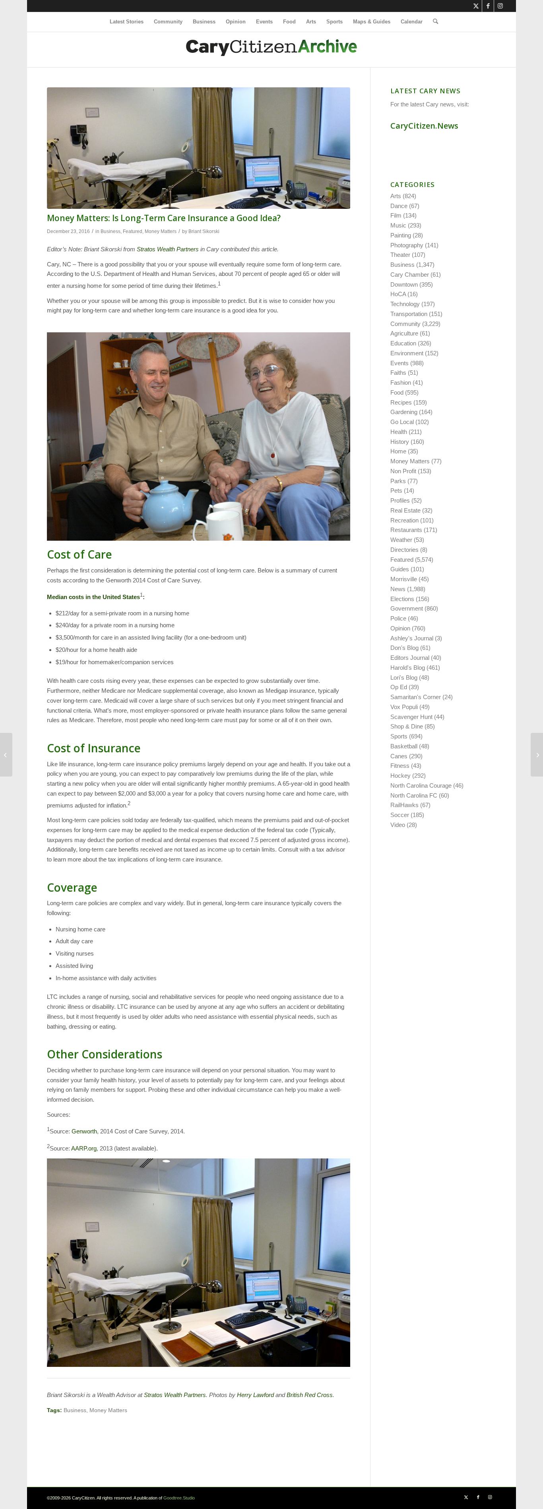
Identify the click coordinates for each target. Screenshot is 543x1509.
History (399, 441)
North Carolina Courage (421, 785)
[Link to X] (476, 6)
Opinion (400, 628)
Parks (398, 481)
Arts (395, 196)
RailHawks (404, 805)
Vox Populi (404, 706)
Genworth (84, 1131)
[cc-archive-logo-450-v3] (271, 49)
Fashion (400, 382)
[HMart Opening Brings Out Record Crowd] (537, 755)
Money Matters (160, 231)
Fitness (399, 765)
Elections (402, 599)
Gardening (403, 412)
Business (110, 231)
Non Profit (403, 471)
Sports (398, 736)
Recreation (404, 520)
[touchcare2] (198, 148)
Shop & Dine (406, 726)
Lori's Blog (403, 677)
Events (399, 363)
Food (396, 392)
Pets (396, 490)
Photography (406, 245)
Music (398, 225)
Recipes (401, 402)
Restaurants (406, 529)
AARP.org (84, 1148)
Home (398, 451)
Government (406, 608)
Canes (398, 756)
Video (397, 824)
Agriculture (404, 333)
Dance (398, 205)
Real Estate (405, 510)
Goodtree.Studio (179, 1498)
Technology (405, 304)
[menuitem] (127, 22)
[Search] (433, 22)
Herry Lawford (255, 1394)
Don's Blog (404, 647)
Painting (400, 235)
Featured (132, 231)
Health (398, 431)
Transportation (408, 313)
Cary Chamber (409, 274)
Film (395, 215)
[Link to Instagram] (500, 6)
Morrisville (403, 579)
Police (398, 618)
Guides (399, 569)
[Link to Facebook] (488, 6)
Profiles (400, 500)
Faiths (398, 372)
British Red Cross (310, 1394)
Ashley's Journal (411, 638)
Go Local (402, 421)
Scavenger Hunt (411, 716)
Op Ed (398, 687)
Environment (406, 353)
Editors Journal (409, 657)
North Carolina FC (413, 795)
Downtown (404, 284)
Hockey (400, 775)
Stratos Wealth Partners (168, 249)
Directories (404, 549)
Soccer (399, 814)
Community (405, 323)
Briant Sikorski (203, 231)
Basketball (403, 746)
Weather (401, 539)
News (397, 589)
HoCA (398, 294)
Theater (400, 254)
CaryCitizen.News (424, 125)
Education (403, 343)
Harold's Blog (407, 667)
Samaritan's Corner (415, 697)
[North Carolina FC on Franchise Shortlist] (6, 755)
